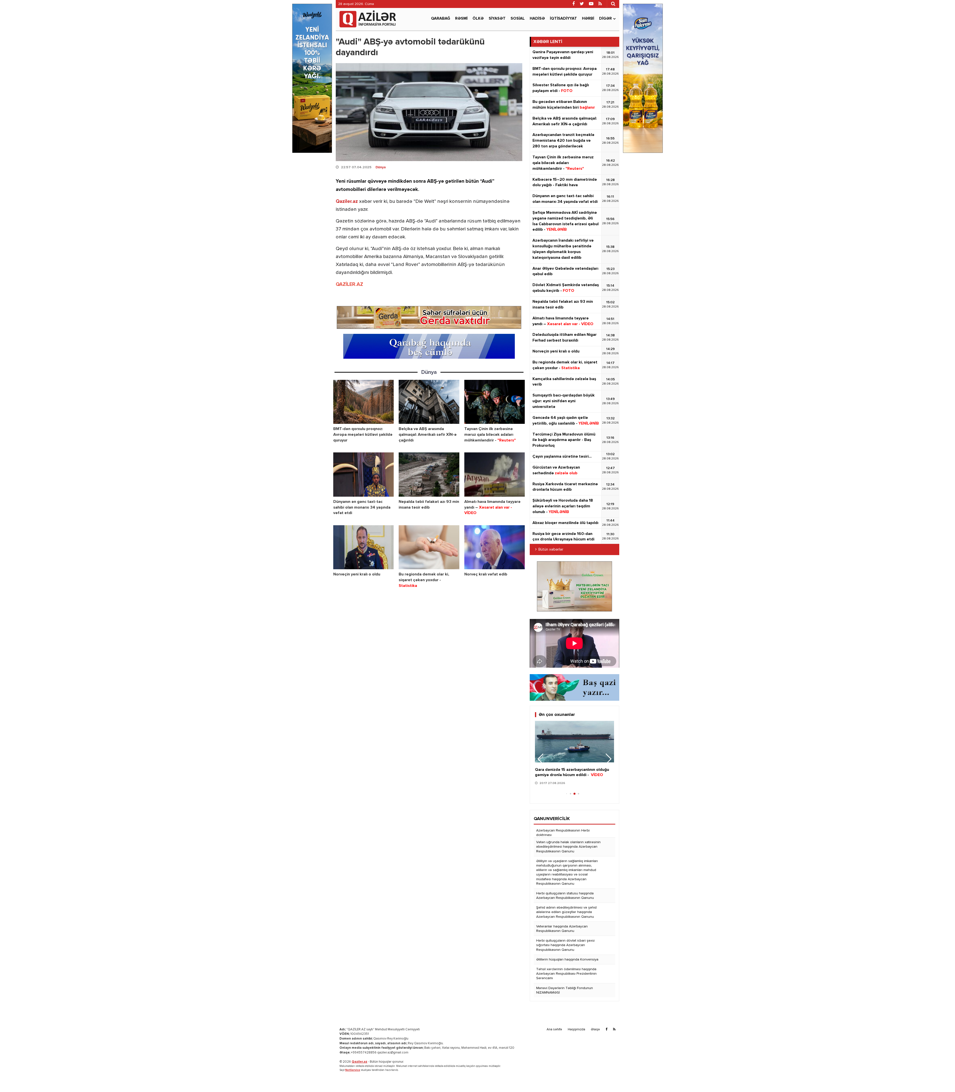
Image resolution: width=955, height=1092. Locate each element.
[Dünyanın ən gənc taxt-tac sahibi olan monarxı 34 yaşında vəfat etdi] (363, 474)
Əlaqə (595, 1029)
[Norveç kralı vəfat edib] (494, 547)
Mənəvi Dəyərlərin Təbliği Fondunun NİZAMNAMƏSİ (564, 990)
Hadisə (537, 19)
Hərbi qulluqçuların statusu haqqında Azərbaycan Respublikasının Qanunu (565, 896)
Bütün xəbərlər (550, 550)
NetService (352, 1070)
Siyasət (497, 19)
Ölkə (478, 19)
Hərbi (588, 19)
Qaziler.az (347, 201)
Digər (605, 19)
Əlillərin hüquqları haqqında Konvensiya (567, 959)
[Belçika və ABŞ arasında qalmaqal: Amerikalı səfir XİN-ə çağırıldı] (429, 402)
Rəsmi (461, 19)
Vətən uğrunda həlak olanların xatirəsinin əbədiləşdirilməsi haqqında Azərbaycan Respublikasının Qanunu (568, 846)
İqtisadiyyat (563, 19)
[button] (608, 758)
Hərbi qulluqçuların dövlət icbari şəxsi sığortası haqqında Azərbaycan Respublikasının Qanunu (565, 945)
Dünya (381, 167)
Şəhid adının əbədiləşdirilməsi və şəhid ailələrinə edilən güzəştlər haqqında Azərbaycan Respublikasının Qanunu (566, 912)
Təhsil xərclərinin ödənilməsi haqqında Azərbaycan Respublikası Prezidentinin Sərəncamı (566, 973)
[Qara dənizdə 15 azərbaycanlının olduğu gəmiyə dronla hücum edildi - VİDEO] (574, 741)
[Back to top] (941, 1078)
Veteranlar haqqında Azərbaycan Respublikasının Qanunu (562, 929)
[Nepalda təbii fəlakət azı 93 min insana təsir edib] (429, 474)
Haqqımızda (576, 1029)
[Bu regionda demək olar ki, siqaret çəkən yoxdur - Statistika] (429, 547)
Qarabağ (440, 19)
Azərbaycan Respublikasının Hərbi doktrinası (563, 833)
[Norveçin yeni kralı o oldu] (363, 547)
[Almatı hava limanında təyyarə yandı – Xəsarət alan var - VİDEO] (494, 474)
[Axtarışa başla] (613, 3)
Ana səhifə (554, 1029)
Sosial (518, 19)
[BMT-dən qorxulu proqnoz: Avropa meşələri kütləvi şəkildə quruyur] (363, 402)
